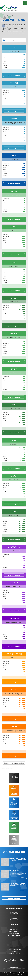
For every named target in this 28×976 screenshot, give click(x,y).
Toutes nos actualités (14, 898)
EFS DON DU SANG (14, 871)
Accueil (3, 15)
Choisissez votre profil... (15, 40)
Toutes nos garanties (14, 75)
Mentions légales (19, 972)
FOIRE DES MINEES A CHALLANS (17, 883)
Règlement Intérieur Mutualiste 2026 (15, 969)
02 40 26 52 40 (14, 805)
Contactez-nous (14, 818)
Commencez (14, 830)
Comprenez (14, 843)
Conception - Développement (14, 974)
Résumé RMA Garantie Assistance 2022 (10, 968)
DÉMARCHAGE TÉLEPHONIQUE (17, 858)
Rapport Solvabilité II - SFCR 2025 (17, 970)
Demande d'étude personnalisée (14, 763)
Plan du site (18, 973)
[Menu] (25, 3)
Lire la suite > (23, 865)
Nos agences (14, 781)
